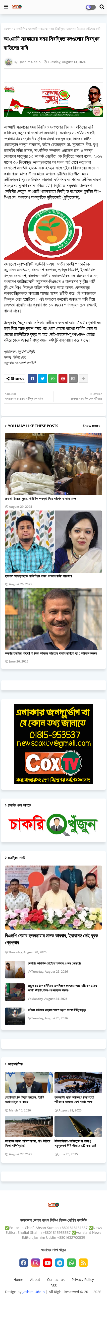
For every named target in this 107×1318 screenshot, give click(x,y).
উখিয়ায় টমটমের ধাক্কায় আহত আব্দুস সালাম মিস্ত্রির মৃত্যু (57, 1010)
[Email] (73, 378)
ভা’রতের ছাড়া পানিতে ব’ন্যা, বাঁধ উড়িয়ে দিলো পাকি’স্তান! (27, 1143)
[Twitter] (42, 378)
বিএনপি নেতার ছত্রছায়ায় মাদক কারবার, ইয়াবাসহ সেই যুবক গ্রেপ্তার (51, 939)
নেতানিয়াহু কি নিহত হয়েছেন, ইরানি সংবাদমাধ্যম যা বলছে (24, 1099)
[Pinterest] (62, 378)
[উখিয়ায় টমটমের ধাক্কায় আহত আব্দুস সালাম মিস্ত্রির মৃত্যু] (15, 1016)
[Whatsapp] (52, 378)
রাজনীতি (20, 28)
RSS (54, 1285)
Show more (91, 425)
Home (8, 28)
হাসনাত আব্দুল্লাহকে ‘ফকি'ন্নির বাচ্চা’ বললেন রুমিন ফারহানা (38, 576)
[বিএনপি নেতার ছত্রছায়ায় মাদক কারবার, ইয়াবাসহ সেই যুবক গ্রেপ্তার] (53, 898)
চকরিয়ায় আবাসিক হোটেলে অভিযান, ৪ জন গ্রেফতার (54, 963)
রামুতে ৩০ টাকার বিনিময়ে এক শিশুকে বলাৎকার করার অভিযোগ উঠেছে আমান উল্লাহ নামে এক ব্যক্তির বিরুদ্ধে (63, 987)
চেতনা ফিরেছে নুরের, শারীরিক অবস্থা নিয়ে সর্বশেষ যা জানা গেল (40, 498)
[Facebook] (32, 378)
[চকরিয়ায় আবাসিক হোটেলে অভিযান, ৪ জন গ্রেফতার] (15, 969)
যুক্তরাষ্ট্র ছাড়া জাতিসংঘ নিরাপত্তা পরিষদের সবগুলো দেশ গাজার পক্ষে (74, 1099)
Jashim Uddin (34, 1291)
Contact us (56, 1279)
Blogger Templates (45, 1298)
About (35, 1279)
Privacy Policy (83, 1279)
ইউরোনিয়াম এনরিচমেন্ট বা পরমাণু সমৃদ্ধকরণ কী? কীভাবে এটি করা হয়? (75, 1143)
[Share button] (83, 378)
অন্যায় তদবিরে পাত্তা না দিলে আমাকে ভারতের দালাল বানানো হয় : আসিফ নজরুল (51, 653)
